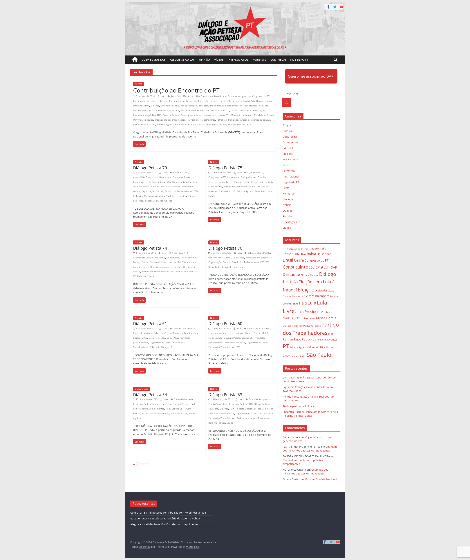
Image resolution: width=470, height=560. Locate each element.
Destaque (291, 274)
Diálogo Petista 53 (225, 394)
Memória (288, 193)
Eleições (155, 105)
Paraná (317, 325)
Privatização (224, 191)
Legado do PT (291, 182)
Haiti (153, 186)
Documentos (141, 388)
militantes (248, 115)
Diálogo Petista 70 (225, 248)
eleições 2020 (326, 290)
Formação (289, 171)
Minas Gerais (326, 318)
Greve (183, 115)
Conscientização (216, 333)
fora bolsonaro (319, 296)
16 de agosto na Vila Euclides (300, 406)
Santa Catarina (298, 356)
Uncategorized (292, 222)
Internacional (238, 59)
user (163, 96)
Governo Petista (171, 115)
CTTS (218, 101)
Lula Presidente (310, 311)
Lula (312, 303)
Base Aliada (220, 96)
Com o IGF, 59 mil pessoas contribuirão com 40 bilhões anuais (168, 512)
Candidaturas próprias (239, 96)
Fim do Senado (188, 110)
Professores (264, 418)
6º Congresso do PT (293, 249)
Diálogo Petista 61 (150, 323)
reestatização (148, 124)
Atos (303, 254)
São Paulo (319, 354)
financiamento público (144, 115)
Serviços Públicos (236, 124)
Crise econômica (189, 257)
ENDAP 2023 (290, 159)
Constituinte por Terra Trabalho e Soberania (191, 101)
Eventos (287, 165)
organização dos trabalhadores (171, 119)
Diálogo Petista (264, 101)
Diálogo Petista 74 (150, 248)
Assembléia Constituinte (200, 96)
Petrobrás (222, 119)
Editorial (288, 148)
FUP (159, 115)
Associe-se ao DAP (182, 59)
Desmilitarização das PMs (241, 101)
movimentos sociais (171, 267)
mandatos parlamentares (259, 257)
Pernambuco (292, 339)
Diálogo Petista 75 (225, 167)
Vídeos (218, 59)
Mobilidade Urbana (264, 115)
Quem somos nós (154, 59)
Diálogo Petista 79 (150, 167)
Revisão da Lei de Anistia (205, 124)
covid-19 (316, 267)
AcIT (307, 249)
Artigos (287, 125)
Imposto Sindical (244, 408)
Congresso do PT (261, 96)
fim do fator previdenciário (194, 105)
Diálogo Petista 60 (225, 323)
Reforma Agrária (165, 124)
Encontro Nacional (170, 105)
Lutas (286, 188)
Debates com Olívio (161, 404)
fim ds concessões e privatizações (248, 110)
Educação (213, 408)
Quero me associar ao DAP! (311, 76)
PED (196, 191)
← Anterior (140, 463)
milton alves (308, 318)
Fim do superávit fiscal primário (213, 110)
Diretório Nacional (309, 275)
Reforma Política (183, 124)
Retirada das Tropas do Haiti (222, 267)
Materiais (259, 59)
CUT (225, 101)
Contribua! (278, 59)
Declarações (290, 136)
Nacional (288, 199)
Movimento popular (143, 119)
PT (166, 195)
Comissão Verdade (142, 333)
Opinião (204, 59)
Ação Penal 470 (179, 96)
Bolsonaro (324, 254)
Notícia (138, 162)
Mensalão (236, 115)
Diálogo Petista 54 (150, 394)
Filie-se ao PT (299, 59)
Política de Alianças (154, 195)
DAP (334, 267)
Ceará (299, 260)
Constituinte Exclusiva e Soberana (150, 101)
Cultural (288, 131)
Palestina (308, 325)
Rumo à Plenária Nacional (321, 479)
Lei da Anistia (209, 115)
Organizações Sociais (152, 191)
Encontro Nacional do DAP (295, 296)
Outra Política (215, 186)
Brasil (288, 260)
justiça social (194, 115)
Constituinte (158, 182)
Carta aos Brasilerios (183, 177)
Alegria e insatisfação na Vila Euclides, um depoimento (164, 524)
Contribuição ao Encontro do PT (176, 90)
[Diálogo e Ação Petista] (235, 4)
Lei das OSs (223, 115)
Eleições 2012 (140, 337)
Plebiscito (233, 119)
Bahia (162, 257)
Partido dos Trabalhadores (201, 119)
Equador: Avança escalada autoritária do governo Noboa (165, 518)
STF (249, 124)
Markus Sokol (292, 318)
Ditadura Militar (141, 105)
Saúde (223, 124)
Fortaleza (334, 296)
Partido (138, 83)
